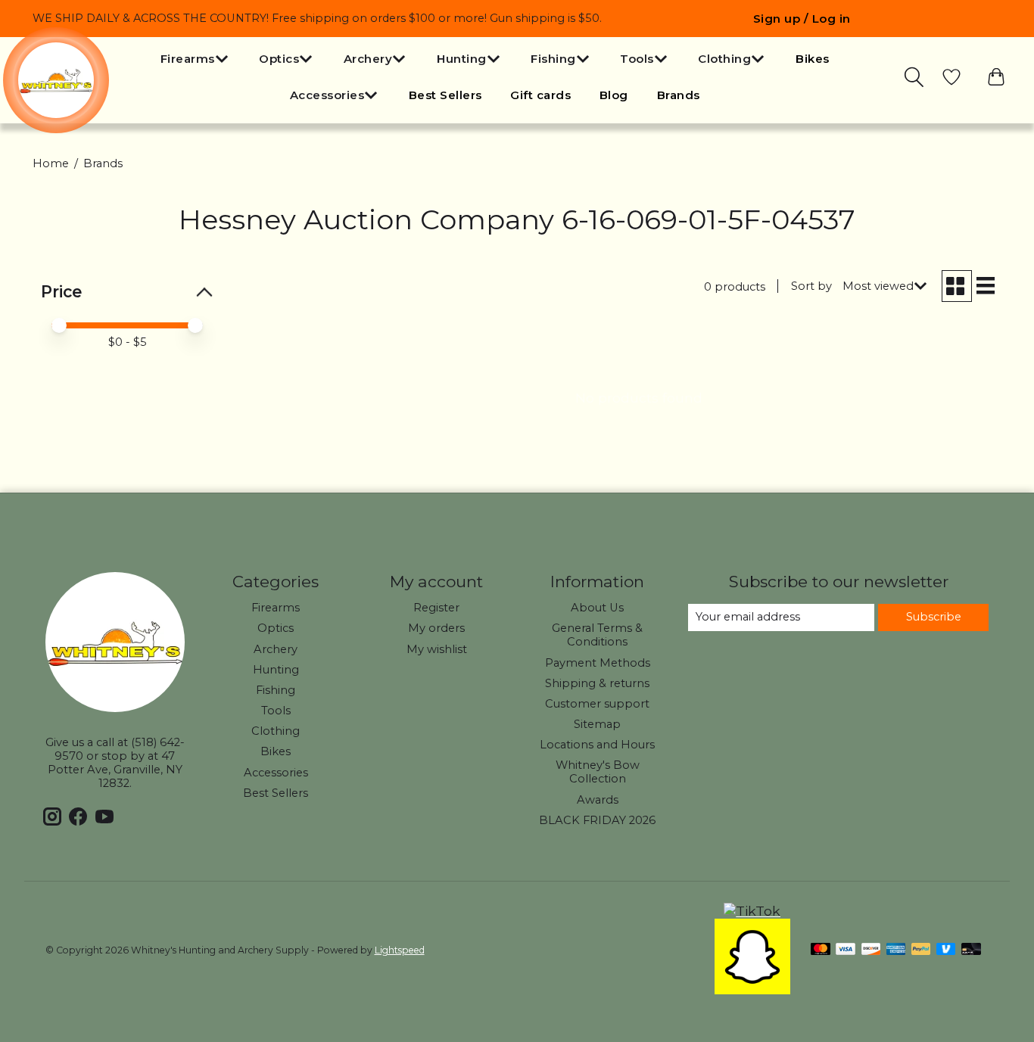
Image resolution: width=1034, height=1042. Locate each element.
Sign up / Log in (802, 18)
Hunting (276, 670)
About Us (597, 607)
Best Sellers (445, 95)
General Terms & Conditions (597, 635)
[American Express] (896, 950)
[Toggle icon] (915, 77)
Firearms (275, 607)
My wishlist (436, 649)
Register (436, 607)
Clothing (275, 731)
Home (51, 163)
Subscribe (933, 617)
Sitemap (597, 724)
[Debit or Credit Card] (971, 950)
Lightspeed (400, 950)
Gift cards (540, 95)
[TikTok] (752, 911)
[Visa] (845, 950)
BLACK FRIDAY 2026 (597, 820)
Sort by (811, 286)
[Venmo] (946, 950)
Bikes (813, 58)
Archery (275, 649)
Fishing (275, 690)
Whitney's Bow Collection (598, 771)
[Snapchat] (752, 989)
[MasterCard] (820, 950)
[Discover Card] (871, 950)
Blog (614, 95)
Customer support (597, 704)
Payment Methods (597, 663)
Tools (276, 710)
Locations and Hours (597, 744)
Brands (678, 95)
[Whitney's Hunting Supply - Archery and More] (56, 80)
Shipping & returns (597, 683)
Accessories (276, 772)
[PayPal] (921, 950)
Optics (275, 628)
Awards (597, 800)
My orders (436, 628)
